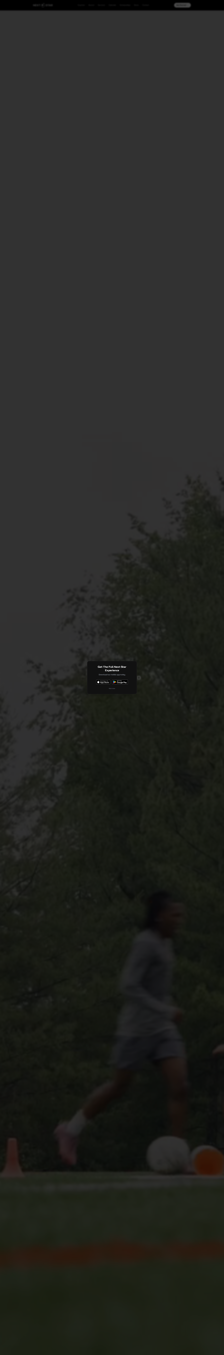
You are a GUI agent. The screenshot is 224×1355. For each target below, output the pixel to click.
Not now (112, 688)
